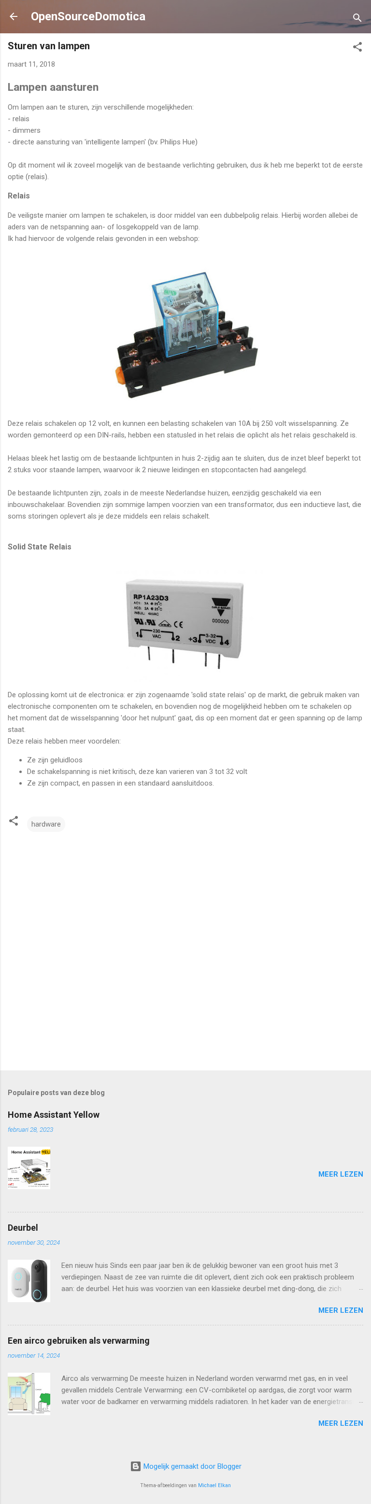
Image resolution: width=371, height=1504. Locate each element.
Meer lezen (340, 1174)
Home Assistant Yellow (54, 1115)
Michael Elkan (214, 1485)
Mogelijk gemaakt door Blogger (192, 1466)
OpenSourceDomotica (88, 16)
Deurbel (23, 1228)
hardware (46, 824)
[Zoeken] (357, 19)
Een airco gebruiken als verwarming (79, 1340)
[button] (357, 48)
